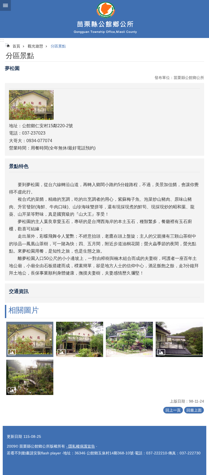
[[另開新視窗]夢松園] (31, 118)
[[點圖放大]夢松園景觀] (79, 339)
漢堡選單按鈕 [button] (5, 5)
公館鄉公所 (104, 19)
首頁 (16, 46)
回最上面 (194, 410)
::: (2, 40)
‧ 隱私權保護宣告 (80, 446)
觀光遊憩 (35, 46)
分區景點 (58, 46)
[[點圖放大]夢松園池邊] (29, 377)
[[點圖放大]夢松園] (29, 339)
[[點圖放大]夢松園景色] (129, 339)
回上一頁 (173, 410)
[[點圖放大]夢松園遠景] (179, 339)
